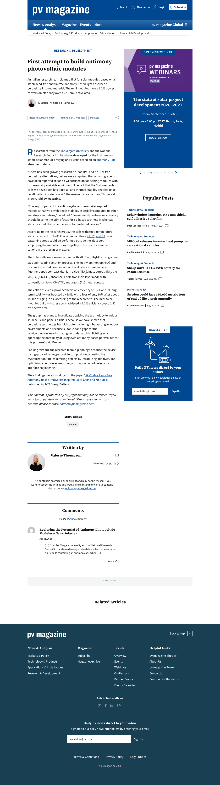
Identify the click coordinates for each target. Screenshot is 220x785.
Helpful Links (160, 648)
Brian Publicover (135, 305)
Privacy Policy (114, 757)
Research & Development (134, 33)
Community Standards (164, 679)
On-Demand (122, 673)
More (98, 25)
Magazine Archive (89, 661)
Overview (120, 656)
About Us (156, 661)
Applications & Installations (101, 33)
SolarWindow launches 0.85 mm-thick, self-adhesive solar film (156, 217)
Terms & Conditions (86, 757)
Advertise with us (110, 698)
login (70, 519)
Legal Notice (138, 757)
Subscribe (84, 656)
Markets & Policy (42, 33)
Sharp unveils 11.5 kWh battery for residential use (153, 270)
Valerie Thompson (50, 103)
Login (162, 7)
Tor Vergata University (74, 151)
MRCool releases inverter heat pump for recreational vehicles (157, 243)
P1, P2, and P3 (96, 236)
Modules (94, 118)
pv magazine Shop (161, 656)
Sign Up (176, 391)
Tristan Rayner (134, 279)
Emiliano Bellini (135, 252)
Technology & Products (68, 33)
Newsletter (143, 7)
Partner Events (123, 679)
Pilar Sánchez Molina (138, 226)
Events (85, 25)
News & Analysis (45, 25)
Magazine (69, 25)
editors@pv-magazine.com (76, 404)
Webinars (120, 667)
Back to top (177, 633)
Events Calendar (124, 685)
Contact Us (157, 673)
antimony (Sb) (106, 160)
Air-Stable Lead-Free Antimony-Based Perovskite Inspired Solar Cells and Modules (70, 377)
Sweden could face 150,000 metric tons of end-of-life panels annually (156, 296)
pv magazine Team (162, 667)
